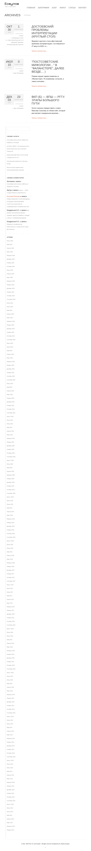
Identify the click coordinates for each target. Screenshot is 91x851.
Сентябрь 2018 (11, 537)
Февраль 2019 (11, 519)
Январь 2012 (10, 830)
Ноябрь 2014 (10, 705)
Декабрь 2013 (11, 745)
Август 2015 (10, 672)
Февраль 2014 (11, 738)
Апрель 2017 (10, 599)
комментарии (19, 27)
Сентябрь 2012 (11, 800)
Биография (43, 8)
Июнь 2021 (10, 423)
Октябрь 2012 (11, 797)
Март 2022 (10, 394)
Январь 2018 (10, 566)
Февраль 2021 (11, 438)
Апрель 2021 (10, 431)
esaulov (21, 35)
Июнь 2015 (10, 680)
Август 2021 (10, 416)
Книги (63, 8)
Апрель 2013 (10, 775)
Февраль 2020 (11, 475)
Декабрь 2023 (11, 328)
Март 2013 (10, 778)
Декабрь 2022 (11, 369)
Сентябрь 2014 (11, 713)
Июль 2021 (10, 420)
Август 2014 (10, 716)
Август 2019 (10, 497)
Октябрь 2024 (11, 295)
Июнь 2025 (10, 270)
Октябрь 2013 (11, 753)
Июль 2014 (10, 720)
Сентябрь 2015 (11, 669)
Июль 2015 (10, 676)
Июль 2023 (10, 343)
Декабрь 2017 (11, 570)
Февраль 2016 (11, 650)
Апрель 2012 (10, 819)
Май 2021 (9, 427)
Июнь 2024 (10, 306)
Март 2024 (10, 317)
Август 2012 (10, 804)
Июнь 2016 (10, 636)
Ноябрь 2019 (10, 486)
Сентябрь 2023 (11, 339)
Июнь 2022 (10, 383)
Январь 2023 (10, 365)
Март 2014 (10, 734)
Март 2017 (10, 603)
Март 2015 (10, 691)
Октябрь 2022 (11, 376)
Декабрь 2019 (11, 482)
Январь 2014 (10, 742)
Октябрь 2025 (11, 266)
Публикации (15, 38)
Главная (31, 8)
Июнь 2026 (10, 240)
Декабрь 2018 (11, 526)
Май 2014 (9, 727)
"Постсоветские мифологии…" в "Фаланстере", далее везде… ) (48, 66)
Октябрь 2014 (11, 709)
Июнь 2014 (10, 723)
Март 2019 (10, 515)
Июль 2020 (10, 464)
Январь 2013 (10, 786)
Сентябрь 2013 (11, 756)
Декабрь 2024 (11, 288)
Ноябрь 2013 (10, 749)
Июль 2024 (10, 303)
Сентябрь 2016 (11, 625)
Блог (54, 8)
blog (15, 73)
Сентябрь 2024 (11, 299)
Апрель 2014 (10, 731)
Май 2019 (9, 508)
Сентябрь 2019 (11, 493)
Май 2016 (9, 639)
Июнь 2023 (10, 347)
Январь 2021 (10, 442)
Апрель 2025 (10, 273)
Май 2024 (9, 310)
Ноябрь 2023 (10, 332)
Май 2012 (9, 815)
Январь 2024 (10, 325)
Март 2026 (10, 251)
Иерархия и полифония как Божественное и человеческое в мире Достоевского (17, 227)
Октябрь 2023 (11, 336)
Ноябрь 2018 (10, 530)
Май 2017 (9, 595)
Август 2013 (10, 760)
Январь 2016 (10, 654)
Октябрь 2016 (11, 621)
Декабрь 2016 (11, 614)
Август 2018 (10, 541)
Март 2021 (10, 434)
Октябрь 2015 (11, 665)
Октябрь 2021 (11, 409)
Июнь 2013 (10, 767)
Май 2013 (9, 771)
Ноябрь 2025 (10, 262)
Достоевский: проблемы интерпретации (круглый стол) (44, 31)
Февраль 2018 (11, 562)
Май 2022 (9, 387)
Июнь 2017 (10, 592)
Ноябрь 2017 (10, 573)
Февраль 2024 (11, 321)
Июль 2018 (10, 544)
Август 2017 (10, 584)
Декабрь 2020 (11, 445)
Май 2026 (9, 244)
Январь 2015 (10, 698)
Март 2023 (10, 358)
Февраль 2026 (11, 255)
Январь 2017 (10, 610)
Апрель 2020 (10, 471)
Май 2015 (9, 683)
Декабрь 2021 (11, 401)
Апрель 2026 (10, 248)
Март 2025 (10, 277)
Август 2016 (10, 628)
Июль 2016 (10, 632)
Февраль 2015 (11, 694)
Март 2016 (10, 647)
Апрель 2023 (10, 354)
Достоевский (12, 40)
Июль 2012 (10, 808)
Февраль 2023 (11, 361)
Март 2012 (10, 822)
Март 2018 (10, 559)
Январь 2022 (10, 398)
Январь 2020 (10, 478)
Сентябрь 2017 (11, 581)
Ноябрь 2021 (10, 405)
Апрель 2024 (10, 314)
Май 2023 (9, 350)
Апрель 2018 (10, 555)
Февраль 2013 (11, 782)
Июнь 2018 (10, 548)
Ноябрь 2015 (10, 661)
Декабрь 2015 (11, 658)
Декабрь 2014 (11, 702)
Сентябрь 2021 (11, 412)
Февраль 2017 (11, 606)
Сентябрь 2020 (11, 456)
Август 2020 (10, 460)
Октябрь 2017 (11, 577)
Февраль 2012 (11, 826)
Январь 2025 (10, 284)
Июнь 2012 (10, 811)
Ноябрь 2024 (10, 292)
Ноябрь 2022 (10, 372)
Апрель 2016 (10, 643)
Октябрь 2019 (11, 489)
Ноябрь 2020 (10, 449)
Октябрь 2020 (11, 453)
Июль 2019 (10, 500)
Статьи (72, 8)
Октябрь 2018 (11, 533)
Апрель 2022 (10, 391)
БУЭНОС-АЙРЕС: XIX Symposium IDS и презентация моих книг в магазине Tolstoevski (18, 149)
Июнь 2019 (10, 504)
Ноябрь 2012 (10, 793)
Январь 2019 (10, 522)
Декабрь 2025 (11, 259)
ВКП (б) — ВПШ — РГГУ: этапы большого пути (48, 100)
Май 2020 (9, 467)
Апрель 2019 (10, 511)
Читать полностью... (39, 51)
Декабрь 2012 (11, 789)
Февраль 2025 (11, 281)
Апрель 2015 (10, 687)
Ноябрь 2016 (10, 617)
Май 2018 (9, 552)
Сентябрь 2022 (11, 380)
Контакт (82, 8)
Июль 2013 (10, 764)
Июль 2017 (10, 588)
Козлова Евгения (13, 196)
